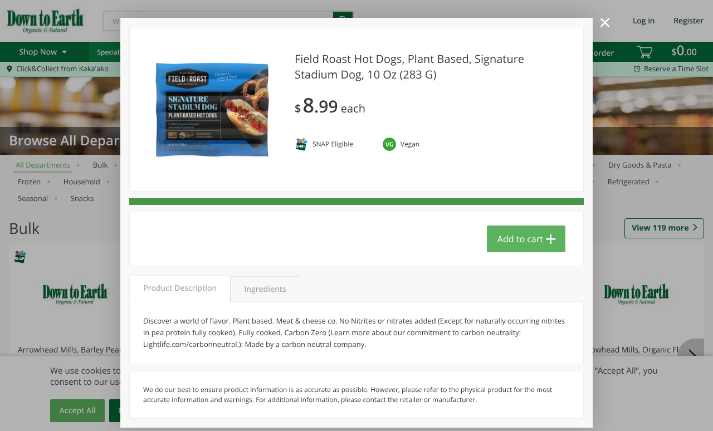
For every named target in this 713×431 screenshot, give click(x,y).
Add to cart (520, 239)
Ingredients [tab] (265, 289)
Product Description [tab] (180, 288)
